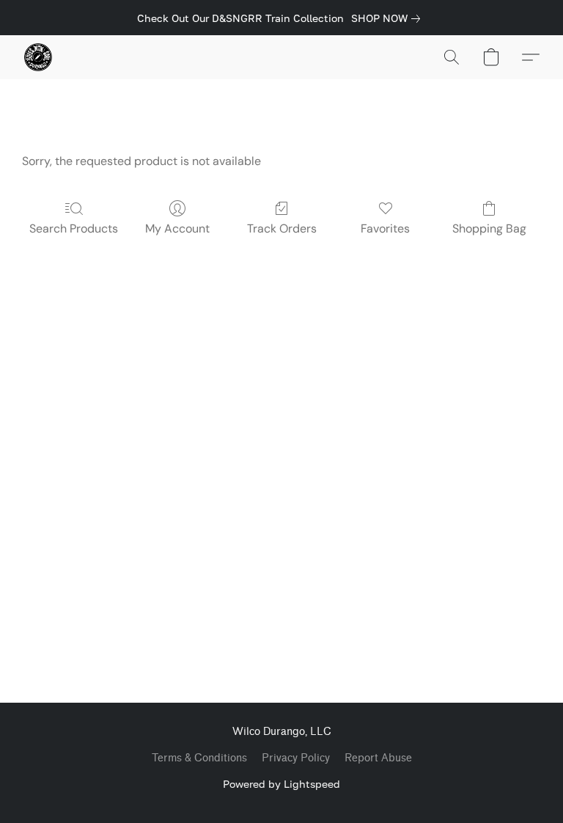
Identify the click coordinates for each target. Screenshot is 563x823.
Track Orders (282, 228)
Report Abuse (378, 758)
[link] (388, 18)
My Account (177, 228)
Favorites (385, 228)
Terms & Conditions (199, 758)
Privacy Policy (296, 758)
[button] (38, 57)
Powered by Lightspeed (281, 784)
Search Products (73, 228)
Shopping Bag (489, 228)
